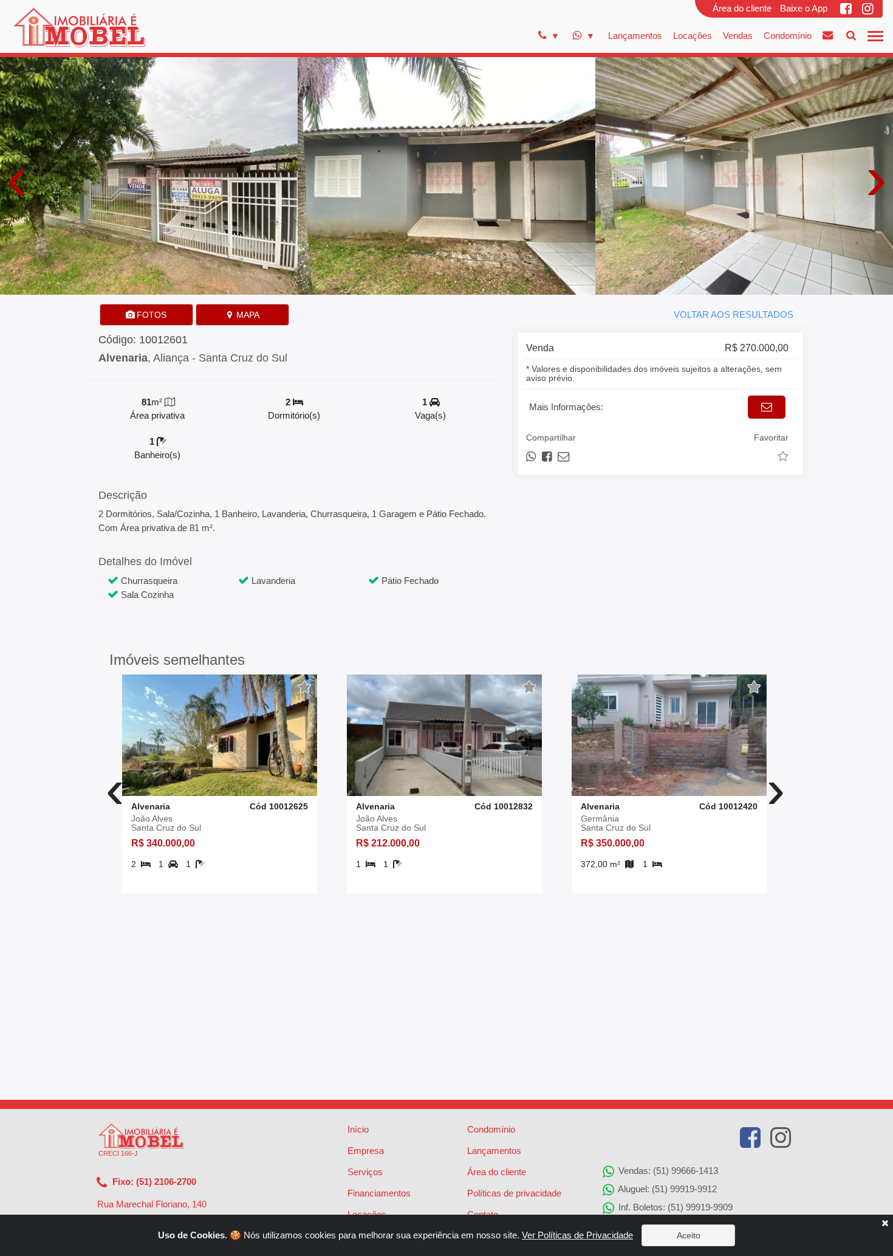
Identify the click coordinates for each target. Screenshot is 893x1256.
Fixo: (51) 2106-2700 (153, 1181)
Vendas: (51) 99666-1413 (667, 1170)
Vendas (738, 35)
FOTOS (150, 315)
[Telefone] (549, 36)
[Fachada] (149, 175)
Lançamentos (635, 35)
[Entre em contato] (827, 35)
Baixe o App (803, 8)
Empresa (365, 1150)
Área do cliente (742, 8)
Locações (692, 35)
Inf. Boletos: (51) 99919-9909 (674, 1207)
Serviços (365, 1172)
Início (358, 1129)
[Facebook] (847, 8)
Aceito (688, 1235)
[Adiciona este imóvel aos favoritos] (305, 687)
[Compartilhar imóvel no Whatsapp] (532, 456)
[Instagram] (868, 8)
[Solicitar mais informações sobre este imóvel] (766, 407)
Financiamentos (379, 1193)
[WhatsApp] (583, 36)
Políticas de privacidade (514, 1193)
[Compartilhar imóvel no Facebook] (547, 456)
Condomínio (788, 35)
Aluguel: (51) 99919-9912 (666, 1189)
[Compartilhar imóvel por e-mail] (563, 456)
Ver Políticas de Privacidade (577, 1235)
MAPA (246, 315)
